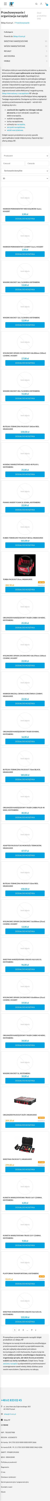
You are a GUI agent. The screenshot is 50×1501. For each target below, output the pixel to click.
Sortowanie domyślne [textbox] (13, 170)
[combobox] (25, 156)
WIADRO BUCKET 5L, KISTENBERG (16, 1073)
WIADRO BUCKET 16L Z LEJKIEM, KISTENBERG (21, 282)
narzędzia (21, 124)
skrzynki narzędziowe (16, 127)
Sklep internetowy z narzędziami (15, 93)
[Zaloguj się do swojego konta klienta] (41, 4)
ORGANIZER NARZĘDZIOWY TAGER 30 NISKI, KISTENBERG (21, 733)
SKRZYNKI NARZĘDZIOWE (16, 41)
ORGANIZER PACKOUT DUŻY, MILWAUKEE (20, 1115)
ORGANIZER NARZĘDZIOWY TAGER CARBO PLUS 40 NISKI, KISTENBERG (24, 808)
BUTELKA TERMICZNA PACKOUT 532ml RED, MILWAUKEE (20, 884)
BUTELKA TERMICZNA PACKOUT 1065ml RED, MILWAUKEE (21, 427)
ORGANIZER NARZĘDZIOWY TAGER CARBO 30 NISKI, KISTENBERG (24, 619)
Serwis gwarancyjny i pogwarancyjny (15, 1482)
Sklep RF (7, 1420)
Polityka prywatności (9, 1462)
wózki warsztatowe (15, 130)
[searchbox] (25, 155)
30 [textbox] (4, 178)
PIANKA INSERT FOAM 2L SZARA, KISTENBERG (21, 502)
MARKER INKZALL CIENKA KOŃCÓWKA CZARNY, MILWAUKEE (23, 695)
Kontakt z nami (6, 1487)
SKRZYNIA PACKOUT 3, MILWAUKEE (17, 1159)
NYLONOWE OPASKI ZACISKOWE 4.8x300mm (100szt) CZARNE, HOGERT (24, 354)
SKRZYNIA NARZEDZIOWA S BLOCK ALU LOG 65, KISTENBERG (22, 1313)
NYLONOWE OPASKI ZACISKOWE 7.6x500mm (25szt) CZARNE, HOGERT (24, 922)
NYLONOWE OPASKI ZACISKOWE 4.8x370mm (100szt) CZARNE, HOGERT (24, 657)
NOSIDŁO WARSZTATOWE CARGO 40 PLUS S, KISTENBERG (21, 465)
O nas (3, 1472)
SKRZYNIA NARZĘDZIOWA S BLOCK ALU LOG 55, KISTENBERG (22, 960)
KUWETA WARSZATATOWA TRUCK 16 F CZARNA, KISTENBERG (22, 1198)
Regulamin (5, 1467)
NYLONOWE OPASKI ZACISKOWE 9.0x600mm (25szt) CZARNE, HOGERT (24, 998)
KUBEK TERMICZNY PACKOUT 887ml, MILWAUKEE (23, 538)
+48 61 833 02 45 (11, 1400)
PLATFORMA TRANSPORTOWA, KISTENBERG (21, 1273)
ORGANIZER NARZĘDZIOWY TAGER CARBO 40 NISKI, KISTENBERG (24, 1036)
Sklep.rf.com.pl (19, 36)
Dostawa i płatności (8, 1477)
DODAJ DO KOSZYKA (25, 218)
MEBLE (7, 61)
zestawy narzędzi (10, 1363)
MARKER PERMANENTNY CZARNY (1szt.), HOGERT (23, 247)
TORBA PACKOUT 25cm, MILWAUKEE (17, 579)
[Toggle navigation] (5, 4)
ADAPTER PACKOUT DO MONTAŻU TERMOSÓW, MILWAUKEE (22, 846)
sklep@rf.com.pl (10, 1414)
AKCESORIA (9, 56)
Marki (3, 1492)
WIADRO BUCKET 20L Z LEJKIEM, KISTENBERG (21, 391)
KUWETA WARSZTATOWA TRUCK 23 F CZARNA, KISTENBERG (22, 1236)
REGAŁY (7, 51)
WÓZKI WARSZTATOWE (14, 46)
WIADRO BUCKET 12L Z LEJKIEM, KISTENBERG (21, 318)
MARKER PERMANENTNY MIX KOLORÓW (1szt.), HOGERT (22, 210)
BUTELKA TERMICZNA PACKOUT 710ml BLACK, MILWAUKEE (21, 771)
